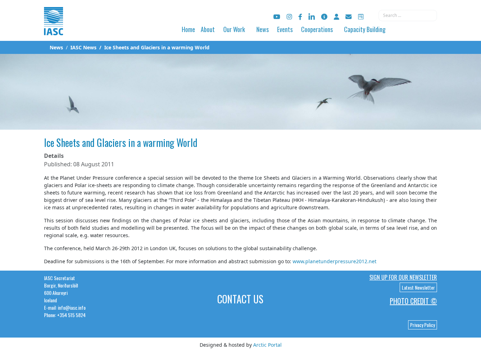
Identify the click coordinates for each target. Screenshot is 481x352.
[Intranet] (336, 16)
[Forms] (360, 16)
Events (285, 29)
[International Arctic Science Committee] (53, 28)
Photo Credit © (413, 301)
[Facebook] (300, 16)
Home (188, 29)
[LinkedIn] (311, 16)
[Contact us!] (348, 16)
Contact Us (240, 299)
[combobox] (408, 15)
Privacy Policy (422, 324)
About (208, 29)
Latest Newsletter (418, 287)
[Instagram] (289, 16)
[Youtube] (276, 16)
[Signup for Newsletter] (324, 16)
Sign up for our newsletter (403, 277)
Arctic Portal (267, 344)
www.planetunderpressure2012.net (334, 261)
